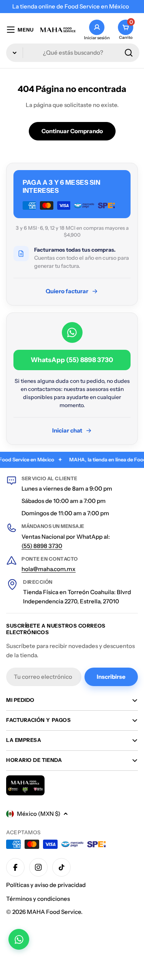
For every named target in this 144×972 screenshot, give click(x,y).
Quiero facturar (67, 291)
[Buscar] (128, 52)
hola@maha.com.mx (49, 569)
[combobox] (72, 52)
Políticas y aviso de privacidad (46, 884)
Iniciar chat (67, 430)
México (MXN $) (38, 813)
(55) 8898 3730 (42, 545)
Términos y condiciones (38, 898)
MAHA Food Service (54, 911)
